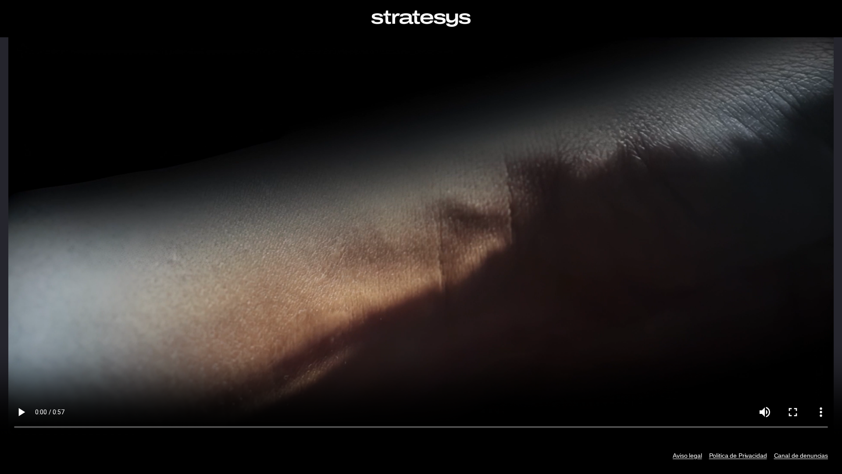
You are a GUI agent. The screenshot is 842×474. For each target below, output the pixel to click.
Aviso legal (687, 455)
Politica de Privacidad (738, 455)
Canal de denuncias (801, 455)
